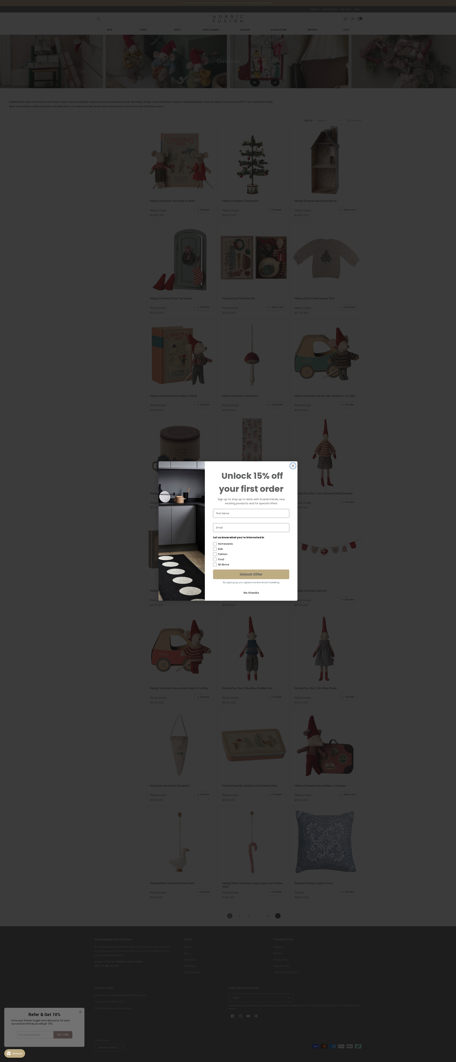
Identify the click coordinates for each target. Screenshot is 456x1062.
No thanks (251, 593)
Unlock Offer (251, 574)
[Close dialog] (293, 466)
